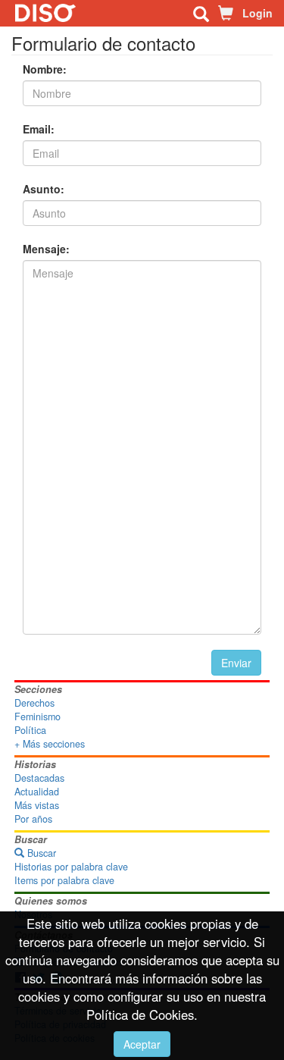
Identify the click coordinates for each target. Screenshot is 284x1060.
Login (257, 12)
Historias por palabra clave (71, 866)
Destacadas (39, 778)
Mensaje (44, 248)
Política (30, 730)
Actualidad (36, 791)
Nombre (43, 69)
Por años (33, 819)
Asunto (42, 188)
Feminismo (37, 716)
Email (37, 128)
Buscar (40, 853)
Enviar (236, 662)
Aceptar (142, 1044)
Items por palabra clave (64, 880)
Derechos (34, 703)
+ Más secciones (49, 744)
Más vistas (36, 805)
